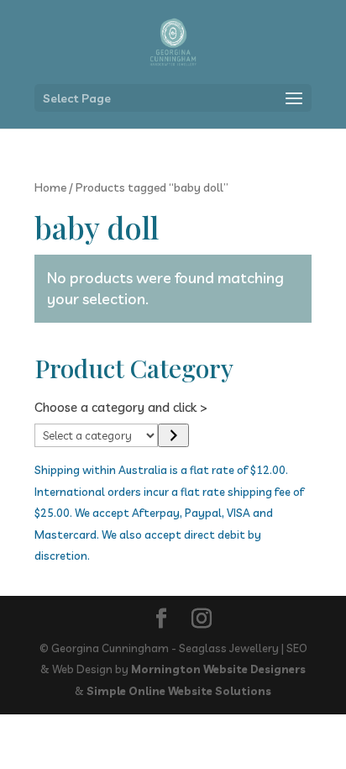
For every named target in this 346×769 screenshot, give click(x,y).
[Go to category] (173, 435)
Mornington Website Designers (218, 669)
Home (50, 187)
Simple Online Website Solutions (178, 691)
